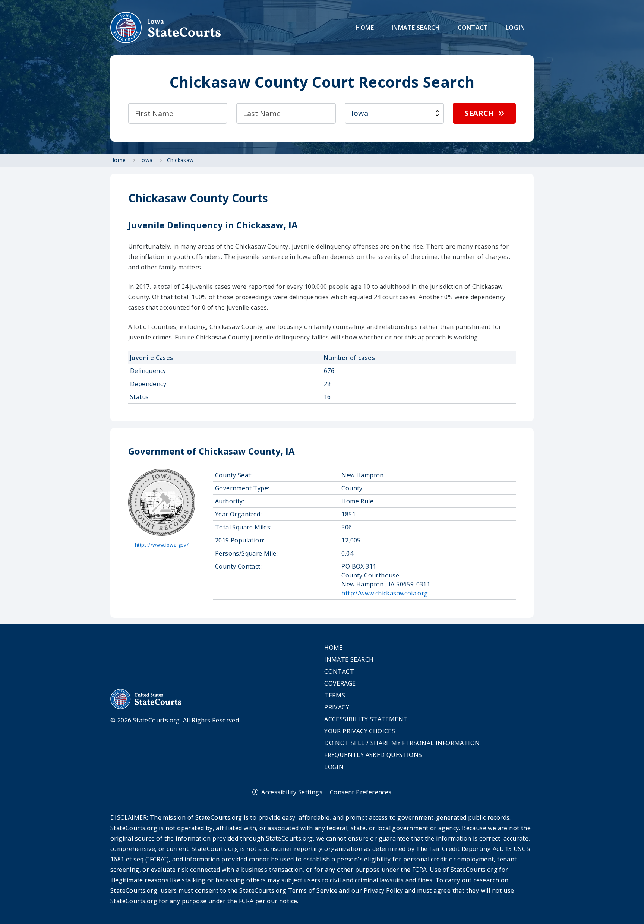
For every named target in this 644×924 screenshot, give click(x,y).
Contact (473, 27)
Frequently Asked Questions (373, 755)
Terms (334, 695)
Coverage (340, 683)
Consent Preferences (361, 792)
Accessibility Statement (365, 719)
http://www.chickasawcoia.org (384, 593)
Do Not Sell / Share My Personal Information (402, 743)
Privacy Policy (383, 890)
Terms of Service (312, 890)
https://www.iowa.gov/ (162, 544)
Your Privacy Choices (359, 731)
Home (365, 27)
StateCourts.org (165, 27)
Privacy (336, 707)
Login (515, 27)
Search (479, 113)
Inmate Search (416, 27)
